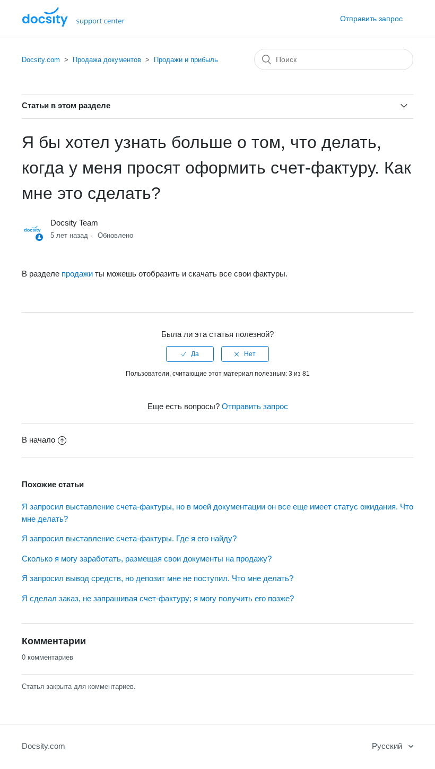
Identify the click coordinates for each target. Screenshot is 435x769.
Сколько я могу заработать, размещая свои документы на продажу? (147, 558)
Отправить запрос (371, 18)
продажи (77, 273)
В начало (38, 439)
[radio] (190, 354)
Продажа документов (107, 60)
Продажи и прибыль (186, 60)
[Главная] (73, 23)
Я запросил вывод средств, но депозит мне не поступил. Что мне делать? (157, 578)
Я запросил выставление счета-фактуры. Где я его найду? (129, 538)
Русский (388, 745)
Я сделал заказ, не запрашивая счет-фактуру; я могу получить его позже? (158, 598)
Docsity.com (41, 60)
